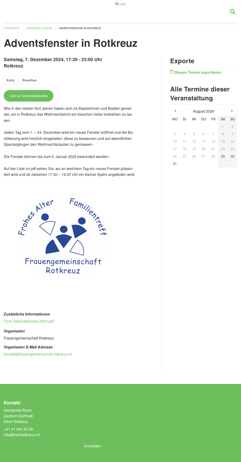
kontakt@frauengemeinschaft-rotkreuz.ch (38, 354)
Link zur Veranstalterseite (29, 95)
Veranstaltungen (39, 28)
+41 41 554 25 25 (18, 429)
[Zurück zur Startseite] (120, 11)
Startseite (11, 28)
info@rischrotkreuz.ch (22, 434)
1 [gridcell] (223, 126)
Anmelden (92, 446)
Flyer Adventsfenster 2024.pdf (29, 321)
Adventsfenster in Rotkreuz (80, 28)
